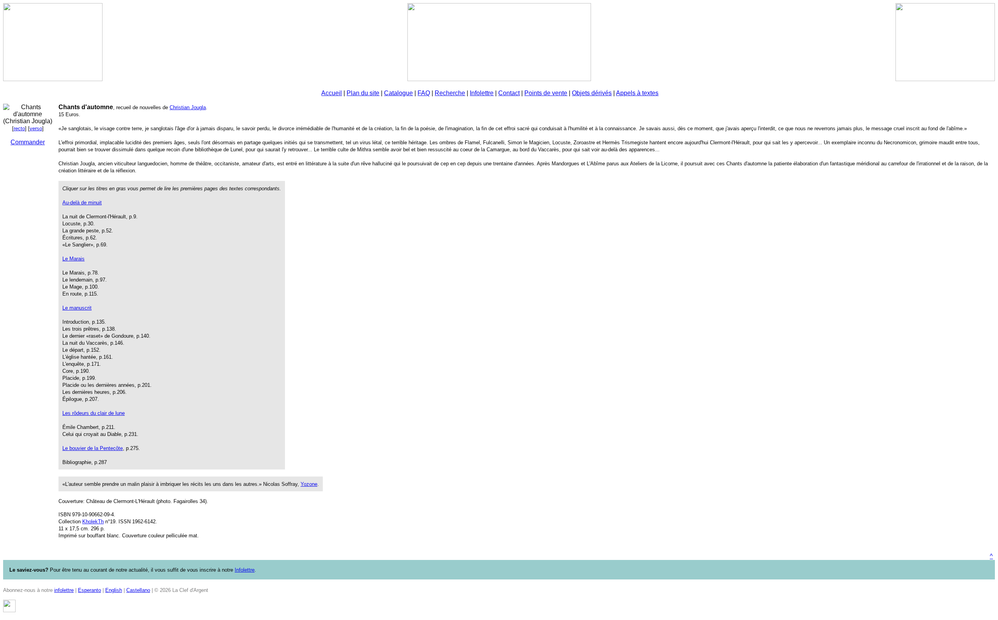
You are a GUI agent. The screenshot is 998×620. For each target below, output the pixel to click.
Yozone (309, 484)
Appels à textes (637, 93)
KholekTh (93, 521)
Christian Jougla (188, 107)
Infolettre (482, 93)
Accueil (331, 93)
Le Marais (73, 259)
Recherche (450, 93)
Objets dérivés (592, 93)
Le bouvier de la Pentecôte (92, 448)
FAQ (424, 93)
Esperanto (89, 590)
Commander (28, 142)
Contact (509, 93)
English (113, 590)
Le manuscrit (77, 308)
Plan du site (363, 93)
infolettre (64, 590)
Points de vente (545, 93)
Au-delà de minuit (82, 202)
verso (36, 128)
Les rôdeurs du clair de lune (93, 413)
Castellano (138, 590)
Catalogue (398, 93)
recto (19, 128)
